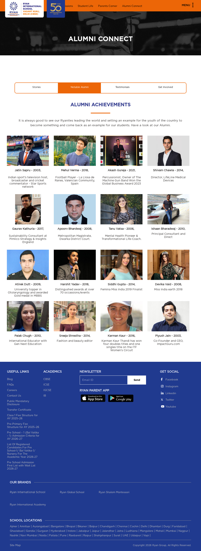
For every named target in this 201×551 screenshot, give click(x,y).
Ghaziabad (17, 531)
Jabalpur (83, 531)
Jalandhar (108, 531)
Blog (10, 379)
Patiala (53, 535)
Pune (63, 535)
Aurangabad (41, 526)
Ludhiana (132, 531)
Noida (43, 535)
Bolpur (93, 526)
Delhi (144, 526)
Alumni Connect (132, 6)
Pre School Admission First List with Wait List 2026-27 (21, 465)
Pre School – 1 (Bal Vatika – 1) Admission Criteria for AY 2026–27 (23, 435)
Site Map (15, 545)
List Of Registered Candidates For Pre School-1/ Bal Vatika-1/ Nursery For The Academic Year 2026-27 (22, 450)
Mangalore (146, 531)
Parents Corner (107, 6)
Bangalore (57, 526)
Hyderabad (58, 531)
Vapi (146, 535)
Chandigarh (107, 526)
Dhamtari (155, 526)
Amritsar (25, 526)
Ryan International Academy (28, 504)
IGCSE (47, 390)
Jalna (120, 531)
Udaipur (136, 535)
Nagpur (183, 531)
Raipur (87, 535)
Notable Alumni (80, 87)
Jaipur (96, 531)
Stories (36, 87)
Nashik (14, 535)
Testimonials (122, 87)
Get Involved (165, 87)
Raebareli (75, 535)
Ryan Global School (72, 492)
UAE (125, 535)
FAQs (10, 385)
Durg (167, 526)
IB (44, 396)
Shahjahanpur (102, 535)
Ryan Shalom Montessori (114, 492)
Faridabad (178, 526)
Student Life (85, 6)
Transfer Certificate (19, 410)
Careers (12, 390)
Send (137, 380)
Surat (117, 535)
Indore (72, 531)
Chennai (122, 526)
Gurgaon (42, 531)
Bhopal (70, 526)
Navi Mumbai (28, 535)
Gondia (30, 531)
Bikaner (82, 526)
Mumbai (171, 531)
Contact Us (14, 396)
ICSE (46, 385)
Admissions (66, 6)
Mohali (160, 531)
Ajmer (13, 526)
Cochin (134, 526)
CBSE (46, 379)
